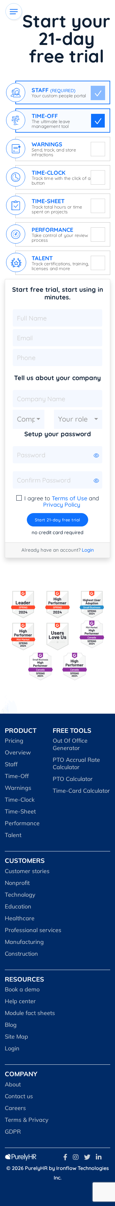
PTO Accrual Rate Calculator (76, 763)
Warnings (18, 787)
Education (18, 906)
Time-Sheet (20, 811)
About (13, 1084)
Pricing (14, 740)
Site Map (16, 1036)
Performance (22, 823)
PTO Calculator (73, 779)
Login (88, 550)
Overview (18, 752)
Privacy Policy (61, 504)
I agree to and (61, 501)
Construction (21, 953)
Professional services (33, 930)
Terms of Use (69, 498)
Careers (15, 1108)
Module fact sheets (30, 1013)
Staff (11, 764)
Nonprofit (17, 882)
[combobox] (28, 419)
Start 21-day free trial (57, 519)
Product (20, 730)
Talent (13, 835)
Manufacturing (24, 941)
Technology (20, 894)
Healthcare (19, 918)
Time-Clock (19, 799)
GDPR (13, 1131)
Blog (11, 1024)
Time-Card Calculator (81, 790)
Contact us (19, 1096)
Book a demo (22, 989)
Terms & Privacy (27, 1119)
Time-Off (17, 776)
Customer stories (27, 871)
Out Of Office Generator (70, 744)
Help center (20, 1001)
